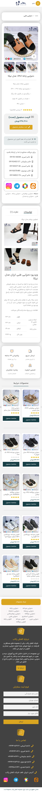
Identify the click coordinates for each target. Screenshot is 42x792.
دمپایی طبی (28, 16)
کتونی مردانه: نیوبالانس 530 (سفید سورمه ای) (11, 535)
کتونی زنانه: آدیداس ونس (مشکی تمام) (32, 575)
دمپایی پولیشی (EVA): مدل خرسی (31, 409)
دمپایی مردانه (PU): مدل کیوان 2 (31, 453)
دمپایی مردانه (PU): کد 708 (11, 453)
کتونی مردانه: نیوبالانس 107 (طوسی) (31, 535)
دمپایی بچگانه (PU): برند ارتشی (31, 493)
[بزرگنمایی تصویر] (33, 56)
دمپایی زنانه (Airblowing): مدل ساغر (11, 409)
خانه (36, 16)
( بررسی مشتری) (16, 110)
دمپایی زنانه (16, 193)
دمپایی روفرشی (27, 193)
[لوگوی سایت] (21, 3)
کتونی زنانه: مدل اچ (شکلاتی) (13, 575)
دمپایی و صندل (28, 196)
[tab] (28, 212)
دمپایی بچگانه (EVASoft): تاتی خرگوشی (11, 493)
